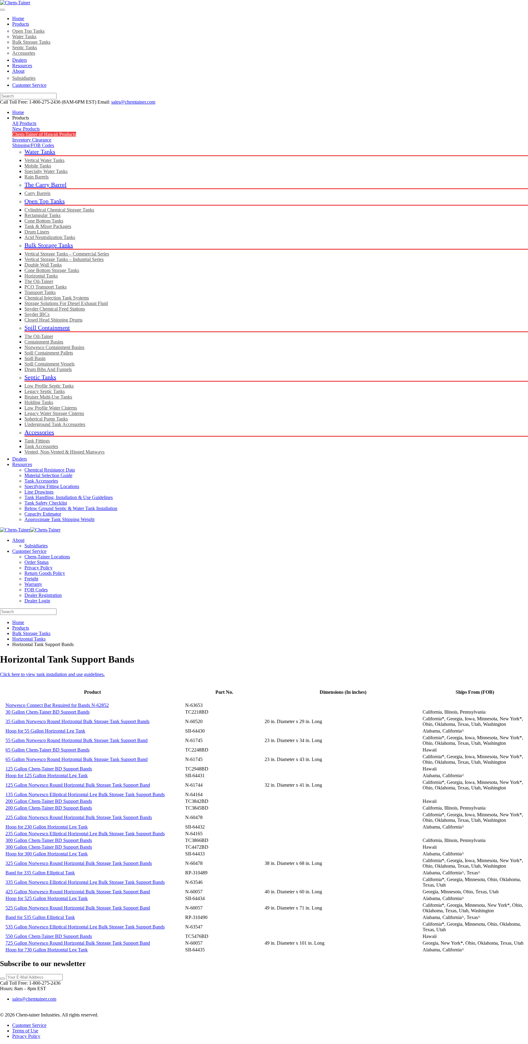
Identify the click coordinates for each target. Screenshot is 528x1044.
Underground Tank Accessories (54, 424)
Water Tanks (24, 36)
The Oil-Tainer (38, 281)
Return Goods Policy (44, 573)
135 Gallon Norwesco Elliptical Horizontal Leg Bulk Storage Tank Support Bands (85, 794)
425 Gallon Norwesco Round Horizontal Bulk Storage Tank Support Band (78, 891)
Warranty (33, 584)
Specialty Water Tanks (46, 171)
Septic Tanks (24, 47)
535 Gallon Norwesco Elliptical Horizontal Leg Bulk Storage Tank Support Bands (85, 926)
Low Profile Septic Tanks (49, 385)
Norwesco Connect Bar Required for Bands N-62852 (57, 705)
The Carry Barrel (45, 184)
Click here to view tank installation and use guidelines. (52, 674)
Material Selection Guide (48, 475)
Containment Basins (43, 341)
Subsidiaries (23, 78)
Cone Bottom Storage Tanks (51, 270)
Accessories (23, 53)
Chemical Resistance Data (49, 469)
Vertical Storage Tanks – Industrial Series (64, 259)
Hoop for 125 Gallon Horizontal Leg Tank (47, 775)
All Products (24, 123)
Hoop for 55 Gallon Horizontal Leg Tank (45, 730)
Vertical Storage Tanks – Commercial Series (66, 253)
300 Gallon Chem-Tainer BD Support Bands (49, 840)
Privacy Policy (38, 567)
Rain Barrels (36, 176)
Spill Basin (35, 358)
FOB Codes (36, 589)
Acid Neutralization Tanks (49, 237)
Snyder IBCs (37, 314)
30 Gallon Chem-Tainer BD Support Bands (48, 712)
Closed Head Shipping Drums (53, 319)
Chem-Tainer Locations (47, 556)
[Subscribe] (2, 979)
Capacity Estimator (42, 513)
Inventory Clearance (31, 139)
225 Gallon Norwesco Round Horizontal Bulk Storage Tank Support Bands (79, 817)
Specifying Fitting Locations (51, 486)
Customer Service (29, 85)
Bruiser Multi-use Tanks (48, 396)
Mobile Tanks (37, 165)
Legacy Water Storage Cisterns (54, 413)
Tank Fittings (37, 440)
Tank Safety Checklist (45, 502)
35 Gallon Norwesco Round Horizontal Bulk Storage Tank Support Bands (77, 721)
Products (20, 24)
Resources (22, 65)
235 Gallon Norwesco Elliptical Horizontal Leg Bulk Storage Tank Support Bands (85, 833)
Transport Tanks (40, 292)
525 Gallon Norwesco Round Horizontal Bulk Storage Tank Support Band (78, 907)
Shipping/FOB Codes (33, 145)
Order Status (36, 562)
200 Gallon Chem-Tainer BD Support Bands (49, 801)
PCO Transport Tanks (45, 286)
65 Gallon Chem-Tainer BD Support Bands (48, 749)
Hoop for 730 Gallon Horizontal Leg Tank (47, 949)
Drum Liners (36, 231)
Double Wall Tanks (43, 264)
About (18, 71)
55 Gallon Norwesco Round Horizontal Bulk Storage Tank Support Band (77, 740)
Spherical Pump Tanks (46, 418)
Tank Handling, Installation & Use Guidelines (68, 497)
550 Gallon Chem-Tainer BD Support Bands (49, 936)
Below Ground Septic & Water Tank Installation (70, 508)
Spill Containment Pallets (48, 352)
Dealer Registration (43, 595)
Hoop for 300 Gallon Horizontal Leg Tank (47, 853)
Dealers (19, 60)
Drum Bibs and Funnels (48, 369)
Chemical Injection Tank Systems (56, 297)
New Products (26, 128)
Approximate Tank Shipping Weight (59, 519)
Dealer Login (37, 600)
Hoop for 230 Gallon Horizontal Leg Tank (47, 826)
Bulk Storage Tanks (31, 42)
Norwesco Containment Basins (54, 347)
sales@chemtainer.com (133, 102)
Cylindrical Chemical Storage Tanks (59, 209)
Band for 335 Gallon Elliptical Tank (40, 872)
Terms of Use (25, 1030)
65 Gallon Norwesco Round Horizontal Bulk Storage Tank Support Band (77, 759)
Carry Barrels (37, 193)
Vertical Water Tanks (44, 160)
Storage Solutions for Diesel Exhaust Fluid (66, 303)
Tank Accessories (41, 446)
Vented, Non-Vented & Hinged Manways (64, 451)
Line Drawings (38, 491)
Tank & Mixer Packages (47, 226)
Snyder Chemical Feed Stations (54, 308)
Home (18, 18)
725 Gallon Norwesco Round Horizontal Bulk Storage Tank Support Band (78, 943)
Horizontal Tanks (41, 275)
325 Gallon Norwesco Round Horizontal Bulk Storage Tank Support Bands (79, 863)
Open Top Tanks (28, 31)
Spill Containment (47, 327)
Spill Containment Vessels (49, 363)
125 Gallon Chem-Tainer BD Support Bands (49, 768)
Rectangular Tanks (42, 215)
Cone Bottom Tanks (43, 220)
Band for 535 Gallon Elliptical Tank (40, 917)
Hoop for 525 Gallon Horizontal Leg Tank (47, 898)
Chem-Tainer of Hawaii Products (44, 134)
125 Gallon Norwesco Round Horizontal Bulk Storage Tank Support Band (78, 785)
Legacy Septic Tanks (44, 391)
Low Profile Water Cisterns (50, 407)
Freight (31, 578)
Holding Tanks (38, 402)
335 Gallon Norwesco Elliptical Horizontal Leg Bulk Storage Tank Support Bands (85, 882)
